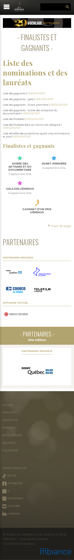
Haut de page (60, 226)
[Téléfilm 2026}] (42, 290)
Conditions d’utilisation (19, 544)
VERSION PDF (36, 93)
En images (9, 427)
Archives (9, 442)
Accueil (8, 404)
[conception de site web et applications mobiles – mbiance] (55, 551)
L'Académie (10, 450)
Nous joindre (12, 435)
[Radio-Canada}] (16, 314)
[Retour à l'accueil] (21, 6)
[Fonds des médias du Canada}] (42, 272)
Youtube (13, 506)
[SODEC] (37, 370)
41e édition (10, 420)
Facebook (14, 483)
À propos (9, 412)
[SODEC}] (14, 272)
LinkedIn (13, 513)
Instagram (14, 498)
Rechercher (67, 7)
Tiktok (11, 475)
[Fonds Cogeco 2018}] (15, 290)
